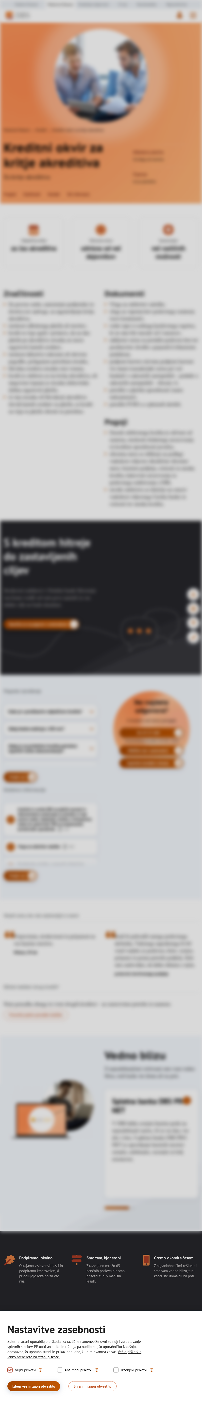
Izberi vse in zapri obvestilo (33, 1386)
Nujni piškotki (25, 1370)
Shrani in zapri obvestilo (92, 1386)
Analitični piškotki (78, 1370)
